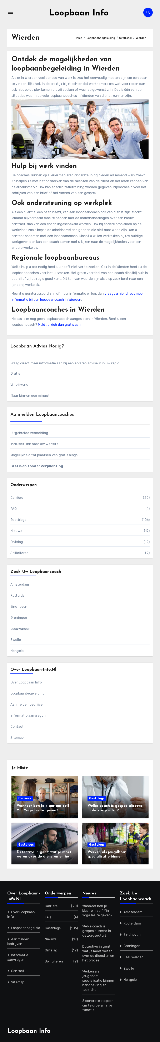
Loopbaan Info (79, 13)
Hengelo (17, 651)
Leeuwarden (20, 629)
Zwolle (15, 640)
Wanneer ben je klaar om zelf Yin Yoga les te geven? (97, 910)
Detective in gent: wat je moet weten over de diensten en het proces (44, 856)
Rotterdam (19, 595)
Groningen (18, 618)
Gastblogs (18, 520)
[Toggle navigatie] (10, 12)
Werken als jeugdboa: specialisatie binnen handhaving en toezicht (109, 856)
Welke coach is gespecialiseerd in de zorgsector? (96, 930)
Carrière (16, 498)
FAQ (13, 509)
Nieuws (16, 531)
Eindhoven (19, 607)
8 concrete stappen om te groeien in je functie (98, 1005)
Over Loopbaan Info (26, 682)
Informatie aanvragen (28, 715)
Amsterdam (19, 584)
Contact (17, 727)
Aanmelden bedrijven (27, 704)
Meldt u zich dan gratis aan (59, 325)
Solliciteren (19, 553)
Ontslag (16, 542)
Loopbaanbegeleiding (27, 693)
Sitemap (17, 738)
